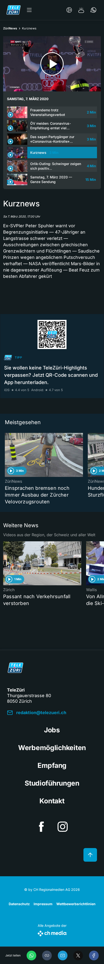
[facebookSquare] (41, 826)
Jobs (52, 730)
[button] (47, 955)
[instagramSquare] (62, 826)
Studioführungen (52, 783)
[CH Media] (52, 932)
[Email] (62, 955)
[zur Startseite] (13, 10)
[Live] (69, 10)
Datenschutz (19, 904)
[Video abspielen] (52, 63)
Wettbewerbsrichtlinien (76, 904)
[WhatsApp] (31, 955)
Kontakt (51, 801)
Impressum (43, 904)
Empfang (52, 765)
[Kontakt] (93, 10)
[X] (78, 955)
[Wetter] (81, 10)
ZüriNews (10, 28)
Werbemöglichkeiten (52, 748)
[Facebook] (94, 955)
